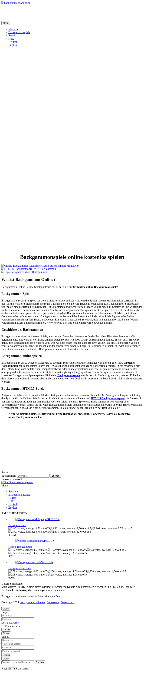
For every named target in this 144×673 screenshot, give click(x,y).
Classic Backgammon (20, 546)
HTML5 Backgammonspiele (108, 398)
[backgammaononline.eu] (16, 2)
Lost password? (10, 622)
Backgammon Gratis (19, 568)
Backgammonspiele (68, 375)
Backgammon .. (17, 525)
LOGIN (6, 629)
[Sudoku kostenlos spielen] (17, 482)
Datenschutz (67, 602)
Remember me (13, 626)
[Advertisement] (65, 12)
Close (6, 608)
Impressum (53, 602)
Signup (6, 655)
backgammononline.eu (32, 602)
